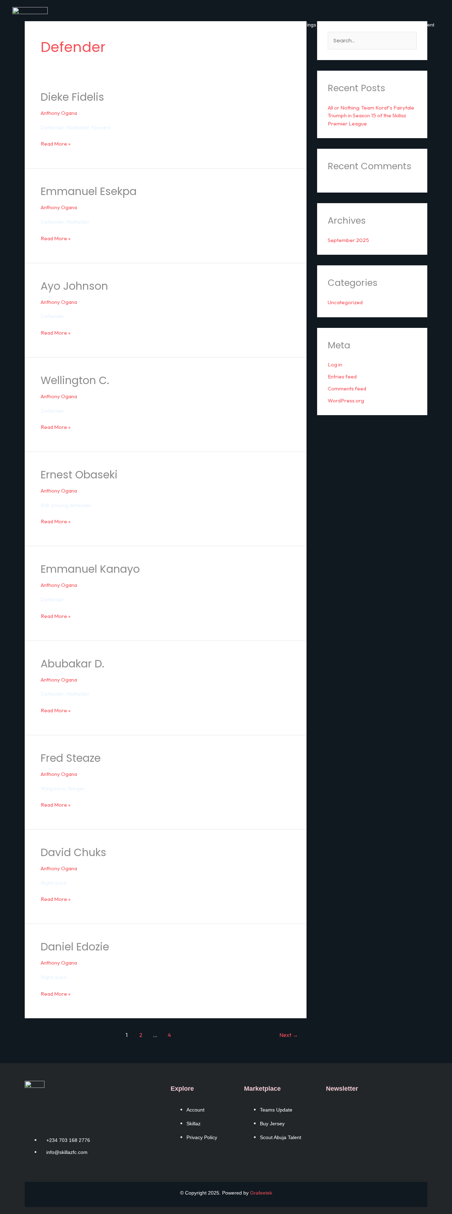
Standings (305, 25)
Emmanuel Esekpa (89, 191)
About (276, 25)
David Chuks (73, 852)
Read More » (56, 143)
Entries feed (342, 376)
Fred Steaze (71, 758)
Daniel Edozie (75, 946)
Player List (342, 25)
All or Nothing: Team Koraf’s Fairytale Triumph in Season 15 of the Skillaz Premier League (371, 115)
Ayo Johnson (74, 286)
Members (249, 25)
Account (219, 25)
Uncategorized (345, 302)
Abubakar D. (72, 663)
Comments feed (347, 388)
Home (192, 25)
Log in (335, 364)
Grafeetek (261, 1193)
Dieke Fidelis (72, 97)
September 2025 (348, 240)
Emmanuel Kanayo (90, 569)
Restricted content (413, 25)
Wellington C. (75, 380)
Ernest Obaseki (79, 474)
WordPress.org (346, 400)
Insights (373, 25)
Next (288, 1034)
